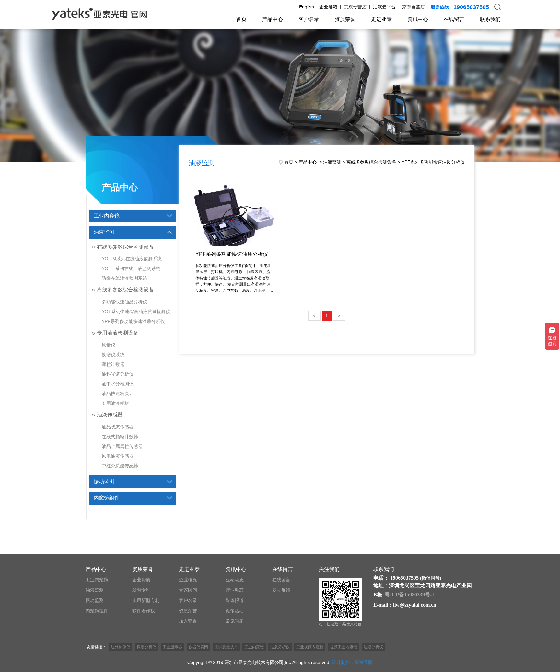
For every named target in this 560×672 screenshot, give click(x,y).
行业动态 (235, 590)
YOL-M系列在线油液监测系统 (132, 258)
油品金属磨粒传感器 (122, 446)
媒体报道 (235, 600)
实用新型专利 (145, 600)
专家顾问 (188, 590)
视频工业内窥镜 (343, 647)
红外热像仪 (120, 647)
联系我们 (490, 19)
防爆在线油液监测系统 (124, 278)
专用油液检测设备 (117, 333)
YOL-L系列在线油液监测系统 (131, 268)
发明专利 (141, 590)
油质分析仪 (280, 647)
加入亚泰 (188, 621)
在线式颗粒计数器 (120, 436)
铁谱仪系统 (113, 354)
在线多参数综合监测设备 (125, 247)
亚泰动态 (235, 579)
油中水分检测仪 (118, 383)
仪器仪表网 (198, 647)
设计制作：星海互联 (352, 662)
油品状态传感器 (118, 426)
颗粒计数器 (113, 364)
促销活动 (235, 610)
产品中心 (272, 19)
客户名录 (308, 19)
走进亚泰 (381, 19)
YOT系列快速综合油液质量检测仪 (136, 311)
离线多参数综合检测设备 (125, 289)
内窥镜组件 (107, 498)
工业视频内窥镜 (309, 647)
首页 (241, 19)
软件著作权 (143, 610)
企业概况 (188, 579)
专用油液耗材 (115, 403)
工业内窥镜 (107, 216)
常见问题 (235, 621)
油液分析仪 (373, 647)
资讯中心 (417, 19)
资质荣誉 (345, 19)
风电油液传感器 (118, 456)
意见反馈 (281, 590)
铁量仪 (108, 344)
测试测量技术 (226, 647)
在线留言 (454, 19)
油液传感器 (110, 414)
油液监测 (104, 232)
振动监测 (104, 481)
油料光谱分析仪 (118, 374)
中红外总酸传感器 (120, 465)
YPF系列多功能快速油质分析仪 (133, 321)
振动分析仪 (146, 647)
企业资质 (141, 579)
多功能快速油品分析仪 (124, 301)
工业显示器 (172, 647)
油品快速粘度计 (118, 393)
